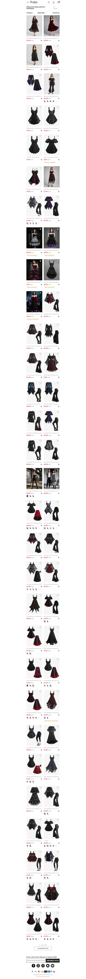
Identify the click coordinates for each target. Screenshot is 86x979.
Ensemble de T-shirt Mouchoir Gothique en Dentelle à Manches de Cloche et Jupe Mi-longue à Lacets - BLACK (52, 67)
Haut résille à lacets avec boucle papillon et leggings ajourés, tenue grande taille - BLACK (34, 462)
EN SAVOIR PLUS (43, 948)
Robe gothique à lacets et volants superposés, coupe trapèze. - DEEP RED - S (34, 282)
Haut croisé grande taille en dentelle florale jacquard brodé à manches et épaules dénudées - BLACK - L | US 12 (52, 157)
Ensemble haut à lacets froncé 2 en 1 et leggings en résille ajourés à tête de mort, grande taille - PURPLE (52, 433)
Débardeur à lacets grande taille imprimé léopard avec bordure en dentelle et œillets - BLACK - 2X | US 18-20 (52, 128)
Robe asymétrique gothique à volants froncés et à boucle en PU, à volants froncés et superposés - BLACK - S (52, 282)
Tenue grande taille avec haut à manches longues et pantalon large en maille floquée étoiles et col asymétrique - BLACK (52, 346)
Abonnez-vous (53, 961)
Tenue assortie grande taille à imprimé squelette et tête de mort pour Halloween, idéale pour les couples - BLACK (52, 491)
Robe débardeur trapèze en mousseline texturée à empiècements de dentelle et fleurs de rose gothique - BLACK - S (52, 250)
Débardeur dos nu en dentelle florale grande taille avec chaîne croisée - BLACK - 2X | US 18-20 (34, 128)
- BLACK (46, 840)
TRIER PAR (40, 13)
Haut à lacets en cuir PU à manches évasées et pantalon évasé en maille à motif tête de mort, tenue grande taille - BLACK (34, 840)
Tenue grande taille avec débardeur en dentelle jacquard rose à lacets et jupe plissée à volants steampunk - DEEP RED (34, 680)
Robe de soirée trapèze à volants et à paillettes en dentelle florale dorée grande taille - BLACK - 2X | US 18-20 (34, 67)
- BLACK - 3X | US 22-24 (32, 157)
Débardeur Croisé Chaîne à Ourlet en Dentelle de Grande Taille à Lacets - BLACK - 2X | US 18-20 (34, 189)
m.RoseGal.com (35, 2)
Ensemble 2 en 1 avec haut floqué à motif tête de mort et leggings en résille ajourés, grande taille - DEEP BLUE (34, 404)
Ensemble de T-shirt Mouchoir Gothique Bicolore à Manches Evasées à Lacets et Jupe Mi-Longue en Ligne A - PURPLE (34, 96)
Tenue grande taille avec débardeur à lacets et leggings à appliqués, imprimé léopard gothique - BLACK (34, 747)
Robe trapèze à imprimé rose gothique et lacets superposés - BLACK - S (34, 250)
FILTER (55, 13)
